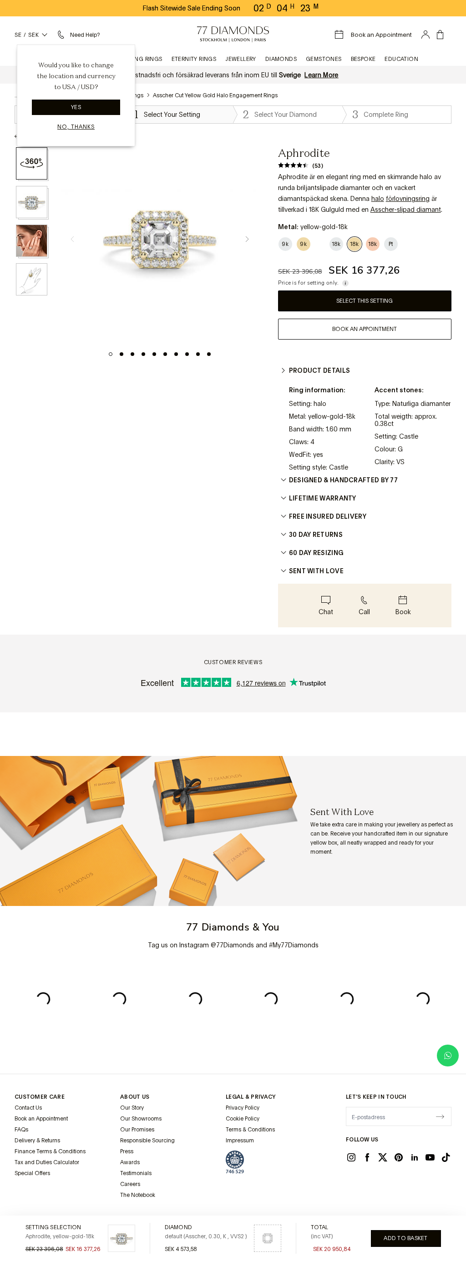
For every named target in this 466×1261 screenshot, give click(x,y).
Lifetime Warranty (322, 498)
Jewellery (240, 59)
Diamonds (281, 59)
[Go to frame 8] (187, 354)
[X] (382, 1157)
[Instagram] (351, 1157)
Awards (130, 1162)
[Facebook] (367, 1157)
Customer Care (40, 1097)
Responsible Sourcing (147, 1140)
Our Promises (137, 1129)
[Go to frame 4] (143, 354)
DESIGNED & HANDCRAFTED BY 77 (343, 480)
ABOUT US (134, 1097)
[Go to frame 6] (165, 354)
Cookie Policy (242, 1118)
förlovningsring (408, 198)
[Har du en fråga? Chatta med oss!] (448, 1055)
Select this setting (364, 301)
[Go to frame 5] (154, 354)
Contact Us (28, 1108)
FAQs (21, 1129)
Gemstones (324, 59)
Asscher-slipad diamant (405, 209)
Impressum (240, 1140)
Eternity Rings (194, 59)
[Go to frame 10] (209, 354)
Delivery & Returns (37, 1140)
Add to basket (405, 1238)
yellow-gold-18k (331, 416)
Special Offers (32, 1173)
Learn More (321, 75)
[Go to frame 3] (132, 354)
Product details (319, 370)
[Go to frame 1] (110, 354)
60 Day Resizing (316, 553)
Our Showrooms (141, 1118)
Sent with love (316, 571)
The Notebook (137, 1195)
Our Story (132, 1108)
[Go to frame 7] (176, 354)
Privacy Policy (242, 1108)
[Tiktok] (446, 1157)
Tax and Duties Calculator (47, 1162)
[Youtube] (430, 1157)
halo (377, 198)
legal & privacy (251, 1097)
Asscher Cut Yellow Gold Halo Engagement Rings (215, 95)
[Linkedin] (414, 1157)
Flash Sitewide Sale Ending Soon (191, 8)
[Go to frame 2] (121, 354)
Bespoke (363, 59)
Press (126, 1151)
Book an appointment (364, 329)
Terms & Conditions (250, 1129)
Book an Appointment (41, 1118)
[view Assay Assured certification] (235, 1162)
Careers (130, 1184)
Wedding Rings (139, 59)
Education (401, 59)
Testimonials (136, 1173)
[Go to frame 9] (198, 354)
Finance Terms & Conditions (50, 1151)
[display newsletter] (440, 1116)
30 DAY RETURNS (316, 534)
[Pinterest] (398, 1157)
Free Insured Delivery (327, 516)
